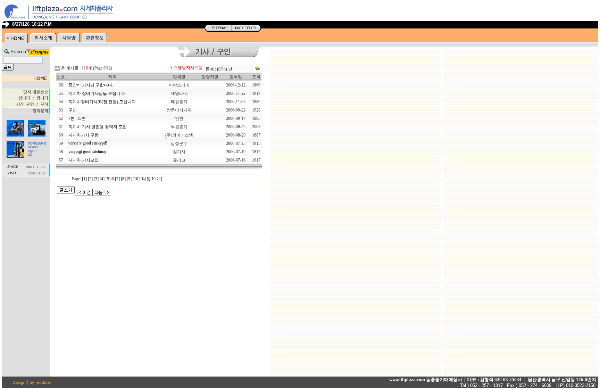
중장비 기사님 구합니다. (90, 85)
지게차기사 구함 (83, 135)
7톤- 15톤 (76, 118)
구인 (72, 110)
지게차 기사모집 (83, 160)
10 (136, 178)
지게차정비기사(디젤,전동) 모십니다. (102, 101)
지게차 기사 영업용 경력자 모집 (97, 126)
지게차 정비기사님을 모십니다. (97, 93)
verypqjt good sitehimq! (88, 151)
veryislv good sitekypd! (87, 143)
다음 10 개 (151, 178)
